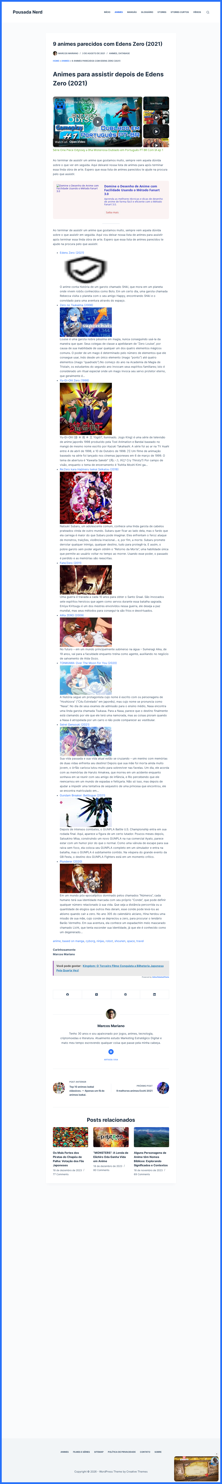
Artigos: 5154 (111, 1059)
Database (124, 53)
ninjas (100, 941)
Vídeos (197, 12)
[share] (136, 101)
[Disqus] (111, 1252)
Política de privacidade (122, 1452)
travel (140, 941)
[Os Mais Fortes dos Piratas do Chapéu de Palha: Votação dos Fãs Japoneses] (70, 1137)
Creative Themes (137, 1471)
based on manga (73, 941)
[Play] (156, 117)
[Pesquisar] (208, 12)
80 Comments (101, 1170)
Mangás (132, 12)
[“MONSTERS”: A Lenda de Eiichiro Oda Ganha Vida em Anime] (111, 1137)
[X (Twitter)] (96, 994)
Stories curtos (180, 12)
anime (57, 941)
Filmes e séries (81, 1452)
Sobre (158, 1452)
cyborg (90, 941)
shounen (119, 941)
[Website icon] (111, 1051)
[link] (58, 102)
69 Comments (142, 1174)
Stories (161, 12)
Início (107, 12)
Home (56, 61)
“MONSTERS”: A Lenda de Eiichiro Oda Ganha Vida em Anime (110, 1157)
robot (109, 941)
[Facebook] (67, 994)
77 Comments (61, 1174)
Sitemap (99, 1452)
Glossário (147, 12)
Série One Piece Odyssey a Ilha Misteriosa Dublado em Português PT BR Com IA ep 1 (97, 102)
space (131, 941)
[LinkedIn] (154, 994)
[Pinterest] (125, 994)
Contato (145, 1452)
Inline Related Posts (160, 977)
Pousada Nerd (27, 12)
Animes (119, 12)
